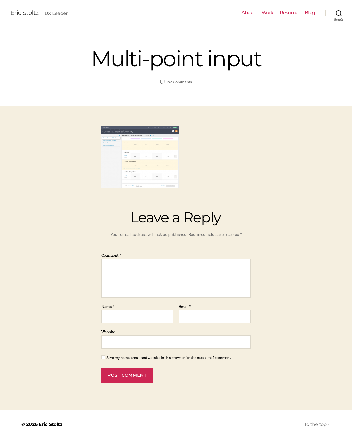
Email (185, 306)
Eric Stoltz (24, 13)
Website (108, 331)
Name (107, 306)
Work (267, 12)
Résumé (289, 12)
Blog (310, 12)
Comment (111, 255)
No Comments (179, 81)
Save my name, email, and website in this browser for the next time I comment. (168, 357)
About (248, 12)
